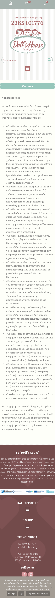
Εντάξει (11, 593)
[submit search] (49, 60)
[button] (27, 68)
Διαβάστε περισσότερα (37, 593)
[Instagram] (30, 574)
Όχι (21, 593)
